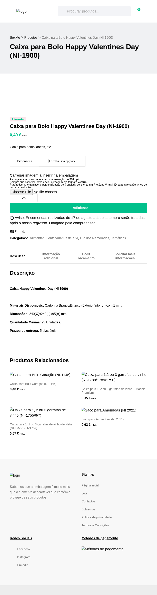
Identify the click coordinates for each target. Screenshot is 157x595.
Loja (84, 493)
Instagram (23, 557)
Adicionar (80, 208)
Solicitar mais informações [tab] (124, 256)
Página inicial (90, 485)
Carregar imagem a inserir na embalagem (44, 175)
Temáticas (118, 238)
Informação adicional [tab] (51, 256)
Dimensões (24, 161)
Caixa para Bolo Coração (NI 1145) (33, 383)
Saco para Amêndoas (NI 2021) (103, 419)
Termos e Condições (95, 525)
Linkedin (22, 565)
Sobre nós (88, 509)
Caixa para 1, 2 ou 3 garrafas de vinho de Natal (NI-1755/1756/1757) (41, 426)
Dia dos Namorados (94, 238)
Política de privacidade (97, 517)
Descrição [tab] (18, 256)
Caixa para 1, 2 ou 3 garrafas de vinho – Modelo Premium (113, 390)
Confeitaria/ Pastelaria (62, 238)
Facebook (23, 549)
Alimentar (37, 238)
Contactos (88, 501)
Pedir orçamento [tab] (86, 256)
